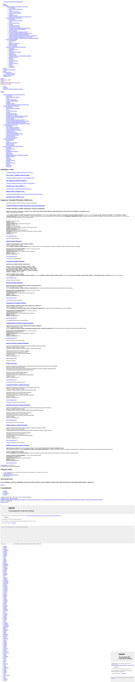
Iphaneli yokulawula (13, 63)
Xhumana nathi (6, 76)
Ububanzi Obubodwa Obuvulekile (14, 130)
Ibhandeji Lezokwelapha (14, 43)
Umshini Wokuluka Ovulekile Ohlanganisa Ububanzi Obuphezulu (24, 38)
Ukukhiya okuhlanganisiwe (15, 13)
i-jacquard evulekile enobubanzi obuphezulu (19, 34)
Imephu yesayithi (13, 498)
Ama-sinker (11, 66)
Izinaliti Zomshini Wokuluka (14, 282)
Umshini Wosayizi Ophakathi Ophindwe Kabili (19, 28)
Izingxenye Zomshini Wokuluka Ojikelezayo (16, 47)
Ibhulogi (5, 68)
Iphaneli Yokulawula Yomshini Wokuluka (18, 405)
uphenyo (8, 236)
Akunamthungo (12, 40)
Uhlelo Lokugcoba (11, 363)
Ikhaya (4, 4)
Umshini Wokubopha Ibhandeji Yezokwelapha (11, 499)
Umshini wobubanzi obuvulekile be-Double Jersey (20, 16)
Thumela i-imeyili (4, 502)
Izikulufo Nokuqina (13, 61)
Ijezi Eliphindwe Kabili (14, 25)
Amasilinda (11, 48)
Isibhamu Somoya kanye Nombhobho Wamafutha (20, 55)
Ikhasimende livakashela (8, 74)
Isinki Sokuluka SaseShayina (96, 499)
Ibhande (11, 58)
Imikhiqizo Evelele (5, 498)
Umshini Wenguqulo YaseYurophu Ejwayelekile (17, 6)
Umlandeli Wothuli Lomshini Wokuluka (17, 385)
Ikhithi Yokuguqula (13, 49)
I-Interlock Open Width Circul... (15, 197)
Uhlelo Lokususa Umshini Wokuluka (17, 425)
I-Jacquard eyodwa (10, 131)
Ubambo (11, 14)
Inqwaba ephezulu (13, 30)
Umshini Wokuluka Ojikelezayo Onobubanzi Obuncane (54, 499)
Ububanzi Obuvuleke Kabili (12, 135)
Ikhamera (11, 50)
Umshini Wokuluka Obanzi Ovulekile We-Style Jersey (18, 123)
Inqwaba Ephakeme (10, 136)
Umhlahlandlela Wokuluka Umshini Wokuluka (20, 323)
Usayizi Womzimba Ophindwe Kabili (14, 133)
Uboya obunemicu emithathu (12, 127)
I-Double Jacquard (13, 15)
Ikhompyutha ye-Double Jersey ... (16, 191)
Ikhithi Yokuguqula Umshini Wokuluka (17, 445)
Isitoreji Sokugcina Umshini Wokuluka (17, 343)
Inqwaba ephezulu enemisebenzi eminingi (18, 31)
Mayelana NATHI (7, 72)
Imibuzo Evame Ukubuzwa (9, 69)
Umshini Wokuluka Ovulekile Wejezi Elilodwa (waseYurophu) (23, 35)
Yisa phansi (11, 59)
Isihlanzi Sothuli (12, 54)
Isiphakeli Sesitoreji (13, 57)
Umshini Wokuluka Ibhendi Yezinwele (76, 499)
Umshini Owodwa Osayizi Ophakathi (17, 29)
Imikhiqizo (5, 5)
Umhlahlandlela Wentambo (15, 52)
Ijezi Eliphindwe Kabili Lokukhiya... (16, 180)
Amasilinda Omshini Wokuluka (15, 261)
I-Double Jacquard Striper (12, 137)
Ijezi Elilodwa (12, 7)
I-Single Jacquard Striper (11, 132)
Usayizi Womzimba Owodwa (12, 128)
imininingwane (13, 236)
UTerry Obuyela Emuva (14, 11)
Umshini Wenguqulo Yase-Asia (10, 124)
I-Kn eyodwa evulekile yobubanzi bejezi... (18, 175)
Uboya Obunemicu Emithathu (15, 9)
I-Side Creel (11, 67)
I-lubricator (11, 53)
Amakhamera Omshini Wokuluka (16, 303)
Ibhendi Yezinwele (13, 44)
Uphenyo (3, 485)
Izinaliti (10, 64)
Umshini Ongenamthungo (12, 39)
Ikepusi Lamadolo (13, 45)
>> (9, 465)
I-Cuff (10, 42)
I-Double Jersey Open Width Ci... (15, 186)
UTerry (10, 10)
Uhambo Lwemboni (10, 73)
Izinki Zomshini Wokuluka (14, 241)
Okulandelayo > (5, 465)
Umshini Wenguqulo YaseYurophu (14, 18)
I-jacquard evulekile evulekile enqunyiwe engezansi (20, 33)
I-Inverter (11, 62)
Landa (4, 71)
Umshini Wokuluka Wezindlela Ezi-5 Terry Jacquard (20, 37)
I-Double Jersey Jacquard (14, 26)
